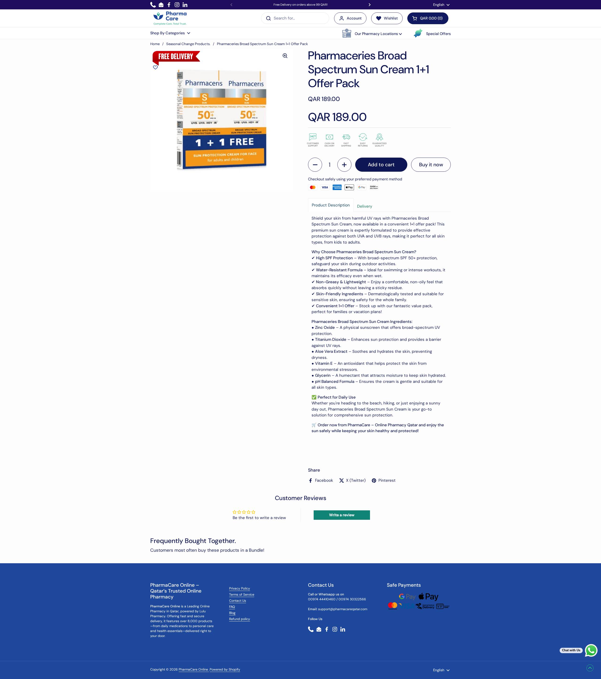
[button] (372, 33)
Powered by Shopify (225, 669)
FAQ (232, 607)
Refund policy (239, 619)
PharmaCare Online (194, 669)
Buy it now (431, 164)
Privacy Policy (239, 588)
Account (354, 18)
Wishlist (391, 18)
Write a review (341, 514)
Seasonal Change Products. (188, 44)
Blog (232, 613)
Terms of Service (241, 594)
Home (155, 44)
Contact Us (237, 600)
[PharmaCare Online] (170, 18)
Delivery (364, 206)
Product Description (331, 205)
